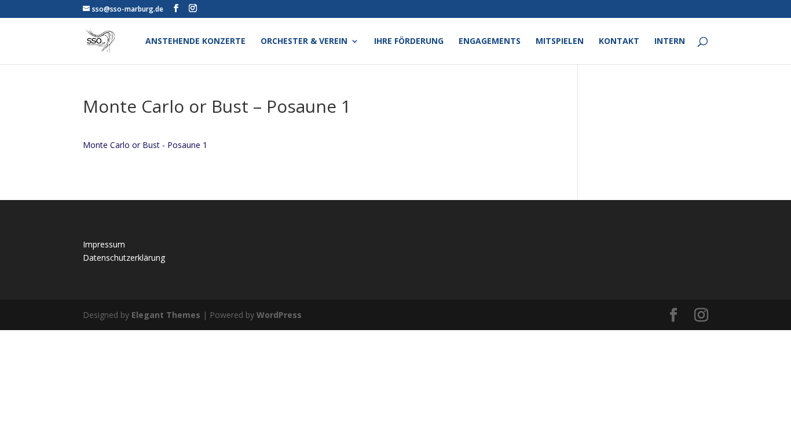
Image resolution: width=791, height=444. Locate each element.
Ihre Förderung (409, 41)
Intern (669, 41)
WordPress (279, 314)
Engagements (490, 41)
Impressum (104, 244)
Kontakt (619, 41)
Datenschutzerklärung (124, 257)
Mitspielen (560, 41)
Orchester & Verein (304, 41)
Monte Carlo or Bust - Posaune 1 (145, 144)
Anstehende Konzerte (195, 41)
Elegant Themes (165, 314)
